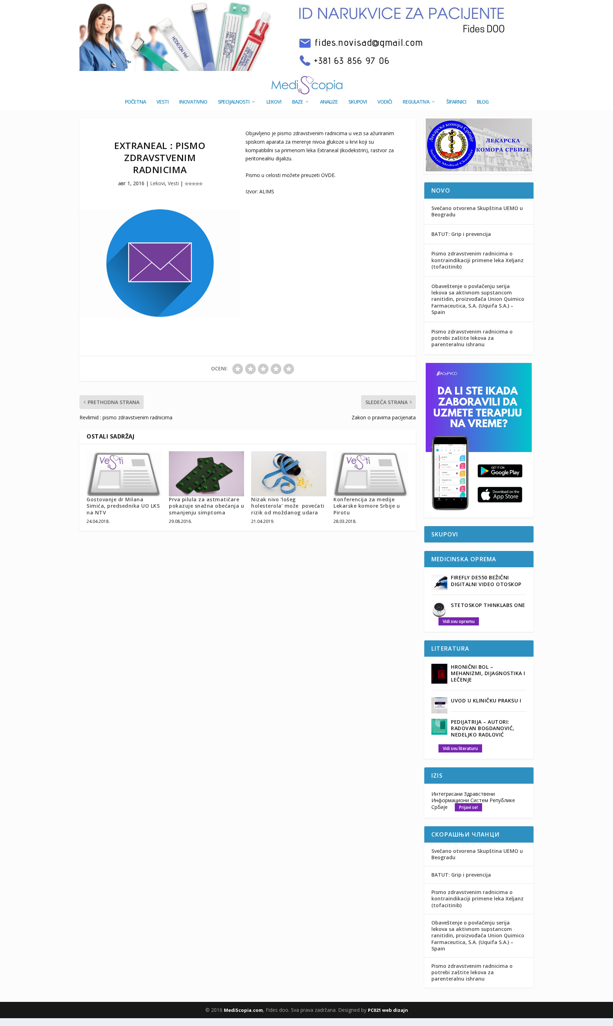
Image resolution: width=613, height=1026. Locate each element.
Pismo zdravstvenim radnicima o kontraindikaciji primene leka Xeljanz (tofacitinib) (477, 260)
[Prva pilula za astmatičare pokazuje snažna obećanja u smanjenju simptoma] (206, 473)
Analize (329, 102)
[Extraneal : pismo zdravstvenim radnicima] (160, 263)
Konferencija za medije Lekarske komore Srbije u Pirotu (366, 505)
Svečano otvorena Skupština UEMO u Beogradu (477, 211)
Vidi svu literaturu (460, 748)
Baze (297, 102)
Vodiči (384, 102)
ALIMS (266, 191)
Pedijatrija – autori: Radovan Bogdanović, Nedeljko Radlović (482, 728)
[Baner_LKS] (479, 169)
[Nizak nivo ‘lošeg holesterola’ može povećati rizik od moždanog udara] (288, 473)
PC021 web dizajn (388, 1010)
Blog (482, 102)
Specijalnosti (233, 102)
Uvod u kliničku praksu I (486, 700)
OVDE (328, 175)
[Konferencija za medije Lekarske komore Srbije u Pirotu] (371, 473)
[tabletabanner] (479, 513)
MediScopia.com (243, 1010)
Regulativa (416, 102)
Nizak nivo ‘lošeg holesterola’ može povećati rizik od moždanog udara (288, 505)
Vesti (162, 102)
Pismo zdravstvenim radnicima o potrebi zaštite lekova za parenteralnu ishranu (472, 338)
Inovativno (193, 102)
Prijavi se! (468, 807)
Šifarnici (456, 102)
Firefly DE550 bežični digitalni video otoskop (486, 580)
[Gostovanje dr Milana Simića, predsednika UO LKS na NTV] (124, 473)
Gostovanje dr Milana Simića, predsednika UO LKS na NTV (123, 505)
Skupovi (357, 102)
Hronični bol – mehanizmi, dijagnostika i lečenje (488, 673)
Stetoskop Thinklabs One (488, 605)
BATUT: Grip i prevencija (461, 234)
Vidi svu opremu (459, 621)
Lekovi (273, 102)
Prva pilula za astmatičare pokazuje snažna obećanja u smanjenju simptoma (206, 505)
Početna (135, 102)
